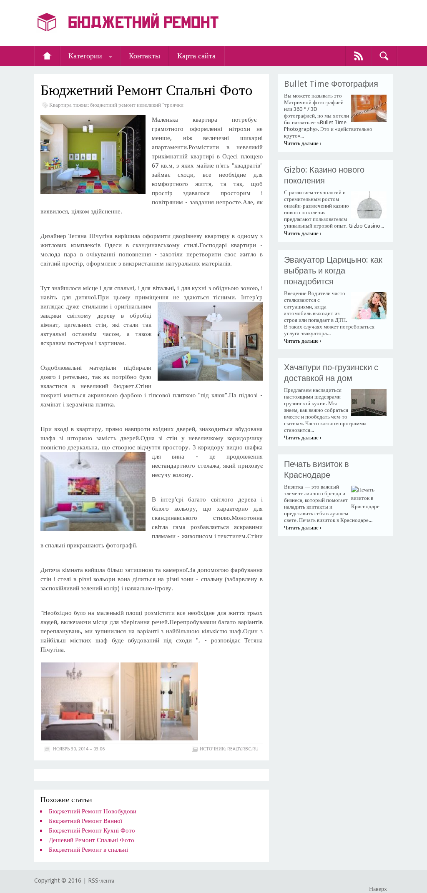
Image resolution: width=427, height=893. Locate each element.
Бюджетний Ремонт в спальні (88, 849)
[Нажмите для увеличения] (80, 738)
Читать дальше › (303, 143)
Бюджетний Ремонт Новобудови (92, 811)
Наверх (378, 888)
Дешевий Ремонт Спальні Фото (91, 840)
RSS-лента (101, 880)
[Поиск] (384, 56)
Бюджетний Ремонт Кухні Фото (92, 830)
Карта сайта (196, 55)
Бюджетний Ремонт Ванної (85, 821)
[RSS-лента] (358, 56)
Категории (85, 55)
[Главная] (47, 56)
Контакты (144, 55)
